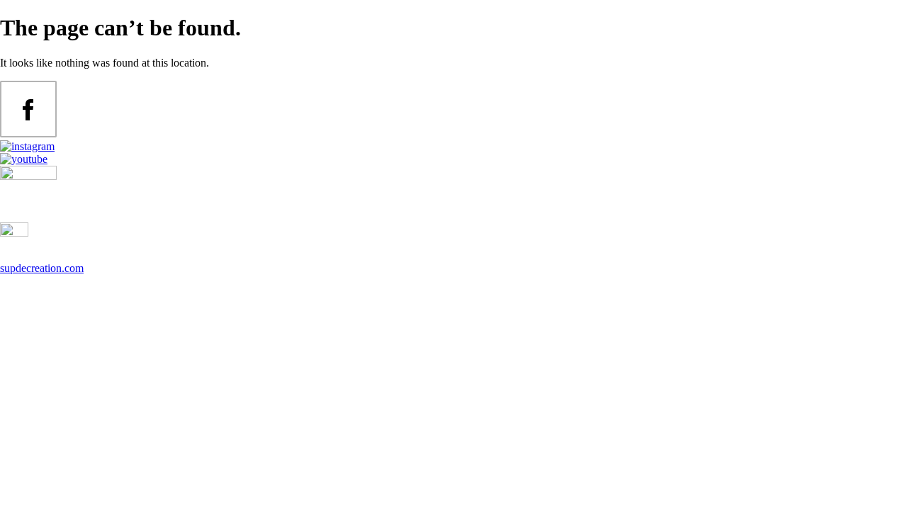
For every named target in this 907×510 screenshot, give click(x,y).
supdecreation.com (42, 268)
